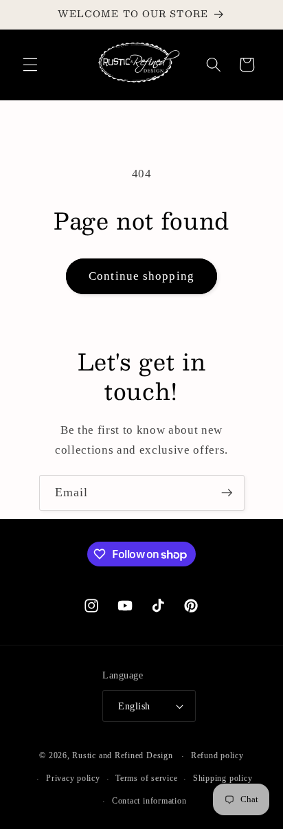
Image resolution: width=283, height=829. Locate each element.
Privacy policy (73, 778)
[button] (30, 64)
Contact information (149, 801)
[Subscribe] (226, 493)
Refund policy (217, 755)
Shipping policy (223, 778)
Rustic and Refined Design (122, 756)
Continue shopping (141, 276)
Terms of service (146, 778)
